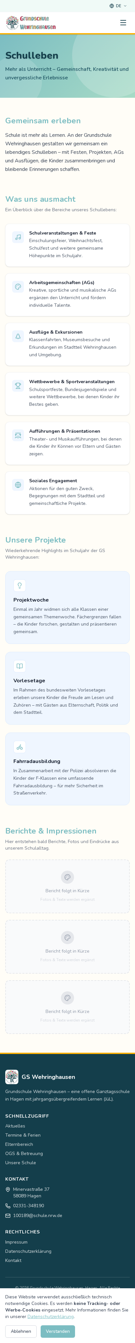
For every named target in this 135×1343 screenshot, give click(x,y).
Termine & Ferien (23, 1135)
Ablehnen (21, 1331)
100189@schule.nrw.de (37, 1215)
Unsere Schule (20, 1163)
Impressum (16, 1242)
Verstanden (58, 1331)
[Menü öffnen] (123, 22)
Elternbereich (19, 1144)
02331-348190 (28, 1206)
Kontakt (13, 1260)
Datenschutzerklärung (28, 1251)
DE (118, 6)
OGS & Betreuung (24, 1153)
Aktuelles (15, 1126)
